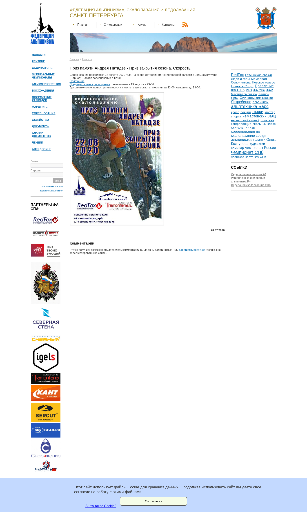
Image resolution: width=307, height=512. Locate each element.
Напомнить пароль (52, 186)
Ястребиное (241, 102)
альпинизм (261, 102)
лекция (245, 112)
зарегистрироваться (192, 250)
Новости (39, 54)
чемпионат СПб (247, 152)
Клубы (142, 24)
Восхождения (43, 90)
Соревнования (44, 113)
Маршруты (40, 106)
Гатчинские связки (258, 75)
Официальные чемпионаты (43, 76)
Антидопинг (41, 149)
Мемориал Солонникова (249, 80)
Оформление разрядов (42, 99)
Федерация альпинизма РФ (248, 174)
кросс (235, 112)
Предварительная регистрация (90, 84)
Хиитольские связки (256, 98)
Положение (77, 81)
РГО (249, 90)
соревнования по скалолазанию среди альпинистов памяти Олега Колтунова (253, 138)
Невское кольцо (263, 82)
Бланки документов (41, 134)
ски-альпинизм (243, 127)
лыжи (257, 111)
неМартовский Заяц (259, 116)
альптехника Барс (250, 106)
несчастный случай (245, 120)
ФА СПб (259, 90)
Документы (40, 126)
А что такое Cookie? (100, 506)
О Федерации (113, 24)
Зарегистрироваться (51, 190)
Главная (82, 24)
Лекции (37, 142)
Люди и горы (240, 79)
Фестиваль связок (244, 94)
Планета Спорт (242, 86)
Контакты (168, 24)
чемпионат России (260, 148)
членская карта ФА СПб (248, 157)
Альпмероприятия (46, 84)
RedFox (237, 75)
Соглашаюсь (153, 501)
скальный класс (264, 124)
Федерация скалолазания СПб (251, 185)
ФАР (269, 90)
